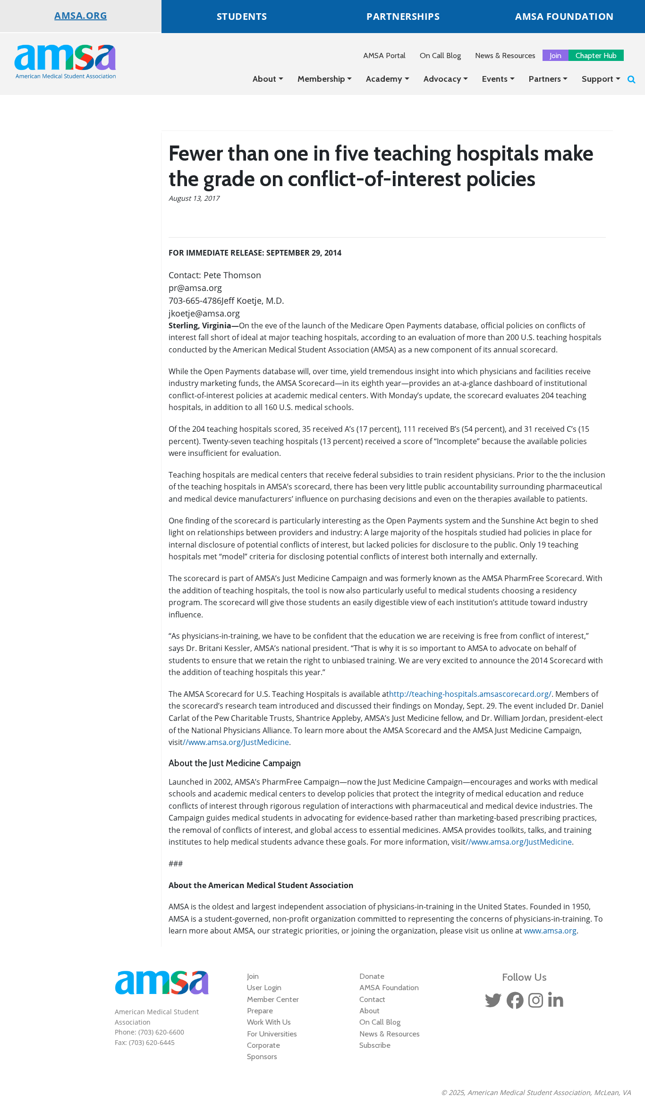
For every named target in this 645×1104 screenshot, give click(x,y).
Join (555, 55)
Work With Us (269, 1022)
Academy (384, 79)
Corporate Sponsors (263, 1050)
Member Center (273, 999)
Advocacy (442, 79)
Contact (372, 999)
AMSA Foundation (389, 987)
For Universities (272, 1033)
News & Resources (505, 55)
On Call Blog (440, 55)
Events (495, 79)
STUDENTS (242, 16)
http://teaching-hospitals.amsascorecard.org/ (470, 694)
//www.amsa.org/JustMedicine (236, 742)
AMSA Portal (384, 55)
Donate (371, 976)
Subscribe (374, 1045)
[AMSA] (59, 61)
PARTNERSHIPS (403, 16)
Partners (545, 79)
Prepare (260, 1010)
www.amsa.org (550, 930)
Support (597, 79)
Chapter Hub (596, 55)
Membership (321, 79)
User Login (264, 987)
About (264, 79)
